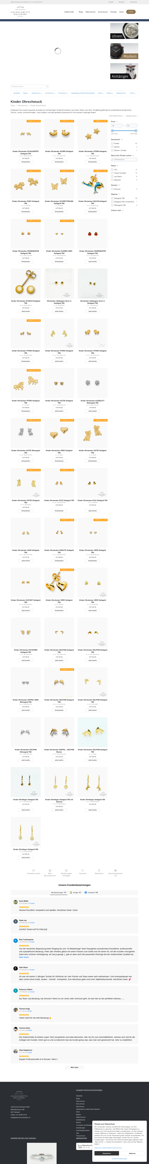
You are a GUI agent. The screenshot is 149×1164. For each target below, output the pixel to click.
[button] (132, 93)
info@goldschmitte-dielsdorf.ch (20, 1117)
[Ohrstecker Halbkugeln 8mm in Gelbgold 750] (59, 283)
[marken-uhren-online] (124, 44)
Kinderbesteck (80, 1120)
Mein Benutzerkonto (50, 874)
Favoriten (82, 873)
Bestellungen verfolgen (66, 874)
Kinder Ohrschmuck (38, 105)
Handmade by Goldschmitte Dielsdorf (88, 1109)
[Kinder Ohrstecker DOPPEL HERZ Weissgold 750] (26, 682)
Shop (13, 105)
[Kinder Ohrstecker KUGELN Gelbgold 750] (26, 283)
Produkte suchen (33, 873)
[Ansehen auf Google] (15, 902)
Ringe (78, 1098)
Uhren (78, 1112)
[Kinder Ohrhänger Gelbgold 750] (26, 782)
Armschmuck (80, 1104)
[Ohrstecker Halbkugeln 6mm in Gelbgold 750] (93, 283)
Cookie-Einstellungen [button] (119, 1159)
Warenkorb (99, 873)
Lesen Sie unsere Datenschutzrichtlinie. (108, 1148)
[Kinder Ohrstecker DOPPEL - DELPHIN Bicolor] (59, 732)
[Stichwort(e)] (112, 159)
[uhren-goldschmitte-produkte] (124, 24)
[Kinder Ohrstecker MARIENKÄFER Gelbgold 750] (93, 234)
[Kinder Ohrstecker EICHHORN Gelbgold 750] (26, 632)
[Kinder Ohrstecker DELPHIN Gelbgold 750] (59, 632)
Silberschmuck (81, 1117)
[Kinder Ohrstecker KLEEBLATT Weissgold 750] (93, 383)
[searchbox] (30, 86)
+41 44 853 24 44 (37, 2)
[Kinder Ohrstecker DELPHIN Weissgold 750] (26, 732)
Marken (78, 1114)
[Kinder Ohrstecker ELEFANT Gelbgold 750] (26, 583)
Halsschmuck (80, 1101)
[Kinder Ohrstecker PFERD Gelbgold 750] (59, 333)
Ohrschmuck (22, 105)
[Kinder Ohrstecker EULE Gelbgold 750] (93, 483)
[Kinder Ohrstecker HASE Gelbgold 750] (26, 533)
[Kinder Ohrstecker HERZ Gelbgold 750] (93, 583)
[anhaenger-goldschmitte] (124, 64)
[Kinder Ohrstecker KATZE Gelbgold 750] (59, 383)
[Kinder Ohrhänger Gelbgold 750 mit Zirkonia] (59, 782)
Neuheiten (79, 1096)
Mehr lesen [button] (24, 957)
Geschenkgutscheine (115, 874)
